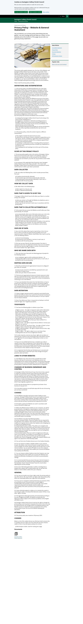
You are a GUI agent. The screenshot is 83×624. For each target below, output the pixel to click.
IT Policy (54, 54)
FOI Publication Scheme (57, 56)
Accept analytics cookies (21, 12)
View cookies (46, 12)
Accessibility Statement (57, 48)
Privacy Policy (55, 50)
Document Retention (56, 52)
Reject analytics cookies (35, 12)
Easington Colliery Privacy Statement (18, 537)
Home (15, 21)
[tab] (62, 16)
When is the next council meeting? (59, 64)
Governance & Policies (23, 21)
